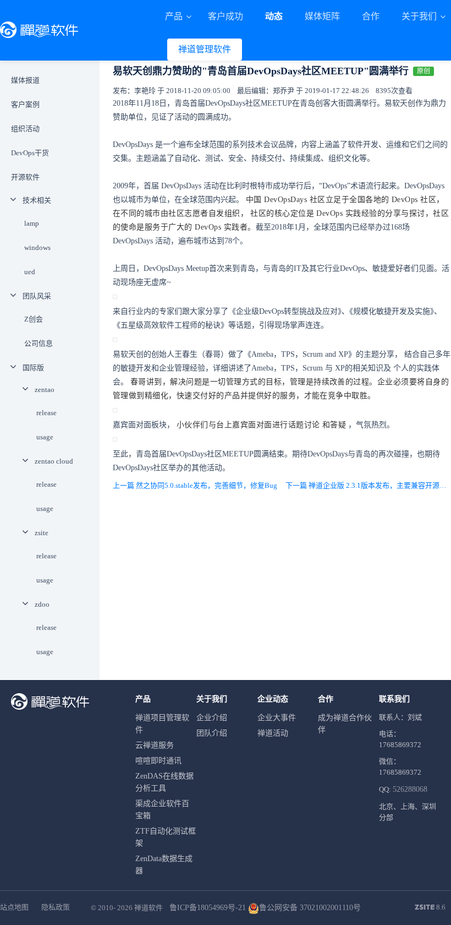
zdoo (42, 604)
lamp (31, 223)
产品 (175, 16)
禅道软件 (148, 908)
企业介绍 (211, 718)
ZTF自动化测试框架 (165, 837)
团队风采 (37, 296)
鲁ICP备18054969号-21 (207, 908)
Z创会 (33, 319)
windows (37, 247)
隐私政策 (55, 907)
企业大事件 (276, 718)
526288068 (410, 789)
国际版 (33, 367)
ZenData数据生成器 (164, 865)
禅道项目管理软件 (162, 724)
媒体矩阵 (322, 16)
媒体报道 (25, 80)
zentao (44, 389)
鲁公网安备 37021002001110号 (310, 908)
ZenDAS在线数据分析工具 (164, 782)
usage (44, 437)
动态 (274, 16)
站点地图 (14, 907)
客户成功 (225, 16)
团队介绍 (211, 733)
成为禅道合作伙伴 (345, 724)
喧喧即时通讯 (158, 761)
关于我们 (420, 16)
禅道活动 (272, 733)
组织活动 (25, 128)
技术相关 (37, 200)
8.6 (430, 908)
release (46, 413)
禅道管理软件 (204, 49)
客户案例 (25, 104)
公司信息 (38, 343)
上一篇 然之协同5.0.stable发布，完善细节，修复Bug (195, 485)
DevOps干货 (30, 153)
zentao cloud (54, 461)
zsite (41, 533)
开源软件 (25, 177)
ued (29, 272)
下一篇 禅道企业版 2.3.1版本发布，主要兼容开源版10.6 (368, 485)
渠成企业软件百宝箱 (162, 809)
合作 (371, 16)
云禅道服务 (154, 745)
